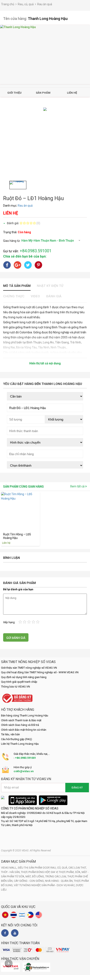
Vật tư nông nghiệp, (27, 885)
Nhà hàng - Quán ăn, (59, 880)
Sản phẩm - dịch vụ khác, (58, 885)
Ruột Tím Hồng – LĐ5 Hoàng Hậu (17, 536)
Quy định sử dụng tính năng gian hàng (23, 677)
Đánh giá (54, 296)
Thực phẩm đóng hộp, (36, 872)
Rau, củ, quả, (59, 867)
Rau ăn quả (44, 4)
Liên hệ (72, 92)
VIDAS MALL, (9, 867)
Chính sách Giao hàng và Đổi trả (20, 724)
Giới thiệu (14, 92)
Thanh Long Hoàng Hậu (48, 18)
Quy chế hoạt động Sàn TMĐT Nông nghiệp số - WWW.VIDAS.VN (39, 672)
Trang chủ (7, 4)
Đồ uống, (38, 876)
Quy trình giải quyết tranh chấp (19, 681)
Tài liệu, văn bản (10, 734)
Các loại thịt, (77, 867)
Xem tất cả (77, 486)
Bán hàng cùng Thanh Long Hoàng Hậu (24, 715)
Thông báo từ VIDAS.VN (15, 686)
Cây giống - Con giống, (29, 880)
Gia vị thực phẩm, (63, 872)
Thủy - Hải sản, (11, 872)
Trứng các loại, (56, 876)
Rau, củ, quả (26, 4)
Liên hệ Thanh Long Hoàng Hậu (20, 743)
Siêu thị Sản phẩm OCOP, (34, 867)
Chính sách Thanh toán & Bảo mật (21, 720)
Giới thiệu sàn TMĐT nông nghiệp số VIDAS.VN (29, 667)
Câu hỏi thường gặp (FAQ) (16, 739)
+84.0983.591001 (25, 757)
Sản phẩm (43, 92)
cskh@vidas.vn (24, 771)
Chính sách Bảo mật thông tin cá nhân (23, 729)
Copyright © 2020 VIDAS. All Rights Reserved (26, 850)
